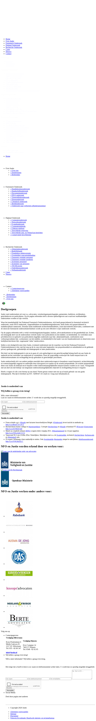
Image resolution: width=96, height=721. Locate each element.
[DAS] (19, 564)
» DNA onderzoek (17, 195)
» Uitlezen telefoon (17, 228)
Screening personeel (13, 134)
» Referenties (15, 175)
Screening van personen (14, 136)
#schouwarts (89, 435)
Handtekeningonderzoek (15, 74)
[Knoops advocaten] (19, 596)
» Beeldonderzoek (17, 204)
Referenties (10, 66)
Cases (8, 49)
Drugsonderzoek (12, 84)
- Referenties (10, 295)
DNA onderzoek (12, 80)
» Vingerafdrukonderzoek (19, 197)
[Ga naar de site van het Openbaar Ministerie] (16, 486)
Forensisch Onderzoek (14, 43)
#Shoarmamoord (58, 431)
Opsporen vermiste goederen (16, 132)
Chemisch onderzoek (13, 86)
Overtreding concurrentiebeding (17, 127)
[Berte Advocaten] (19, 627)
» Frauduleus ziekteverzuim (20, 253)
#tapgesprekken (34, 427)
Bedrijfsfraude (11, 123)
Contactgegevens (12, 150)
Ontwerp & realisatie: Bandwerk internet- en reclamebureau (32, 718)
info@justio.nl (11, 652)
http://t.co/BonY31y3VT (15, 425)
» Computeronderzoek (18, 220)
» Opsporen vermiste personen (21, 257)
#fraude (23, 422)
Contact (8, 54)
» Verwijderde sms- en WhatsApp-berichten (26, 233)
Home (8, 39)
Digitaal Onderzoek (13, 45)
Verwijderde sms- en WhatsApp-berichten (21, 111)
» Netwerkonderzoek (18, 222)
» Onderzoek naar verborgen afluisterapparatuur (28, 206)
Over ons (9, 62)
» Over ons (14, 170)
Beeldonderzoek (12, 88)
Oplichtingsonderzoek (14, 140)
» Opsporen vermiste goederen (21, 260)
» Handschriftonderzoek (19, 191)
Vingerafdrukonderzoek (14, 82)
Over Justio (10, 41)
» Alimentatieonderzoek (19, 249)
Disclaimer (14, 716)
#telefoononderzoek (86, 439)
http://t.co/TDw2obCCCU (15, 433)
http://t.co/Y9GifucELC (14, 441)
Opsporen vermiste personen (16, 130)
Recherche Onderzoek (14, 47)
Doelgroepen (10, 64)
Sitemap (13, 714)
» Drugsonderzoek (17, 199)
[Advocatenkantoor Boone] (19, 532)
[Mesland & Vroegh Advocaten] (19, 611)
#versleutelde (49, 439)
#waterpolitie (61, 435)
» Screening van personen (19, 264)
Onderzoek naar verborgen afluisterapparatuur (23, 91)
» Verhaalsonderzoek (18, 270)
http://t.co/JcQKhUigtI (14, 429)
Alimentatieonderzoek (14, 121)
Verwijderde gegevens (14, 109)
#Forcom (79, 427)
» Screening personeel (18, 262)
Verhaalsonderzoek (13, 142)
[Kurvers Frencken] (19, 580)
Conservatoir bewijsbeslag (15, 113)
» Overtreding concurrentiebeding (22, 255)
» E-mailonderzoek (17, 224)
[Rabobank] (19, 516)
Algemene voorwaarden (14, 152)
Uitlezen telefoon (12, 107)
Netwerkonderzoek (13, 101)
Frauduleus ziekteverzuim (15, 125)
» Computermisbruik (18, 226)
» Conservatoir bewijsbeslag (20, 235)
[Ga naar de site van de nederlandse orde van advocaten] (18, 451)
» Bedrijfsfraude (16, 251)
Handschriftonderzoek (14, 76)
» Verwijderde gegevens (19, 231)
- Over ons (9, 299)
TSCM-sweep (11, 138)
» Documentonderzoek (18, 193)
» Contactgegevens (17, 288)
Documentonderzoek (13, 78)
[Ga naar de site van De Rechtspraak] (11, 470)
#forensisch (12, 437)
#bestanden (58, 439)
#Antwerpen (88, 427)
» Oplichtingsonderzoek (19, 268)
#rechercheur (53, 427)
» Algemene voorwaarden (19, 291)
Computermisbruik (12, 105)
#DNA (28, 431)
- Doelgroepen (11, 297)
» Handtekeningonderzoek (20, 189)
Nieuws (8, 52)
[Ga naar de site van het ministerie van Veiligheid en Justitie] (18, 468)
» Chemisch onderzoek (18, 202)
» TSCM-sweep (16, 266)
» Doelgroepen (15, 173)
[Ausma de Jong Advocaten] (19, 548)
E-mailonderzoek (12, 103)
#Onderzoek (57, 422)
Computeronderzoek (13, 99)
